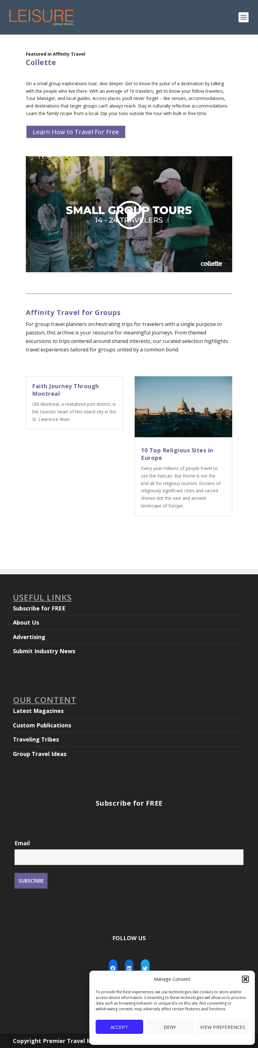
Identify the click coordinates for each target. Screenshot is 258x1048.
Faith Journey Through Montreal (65, 389)
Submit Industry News (44, 651)
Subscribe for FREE (39, 608)
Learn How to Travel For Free (76, 132)
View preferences (222, 1027)
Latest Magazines (38, 710)
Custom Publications (42, 725)
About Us (26, 622)
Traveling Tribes (36, 739)
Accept (119, 1027)
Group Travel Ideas (39, 754)
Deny (170, 1027)
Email (22, 843)
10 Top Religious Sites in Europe (177, 453)
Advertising (29, 637)
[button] (245, 979)
